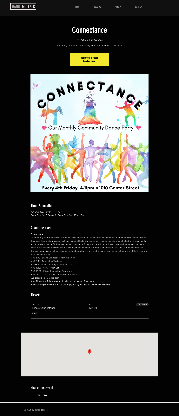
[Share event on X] (38, 395)
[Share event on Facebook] (32, 395)
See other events (89, 61)
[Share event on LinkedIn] (45, 395)
